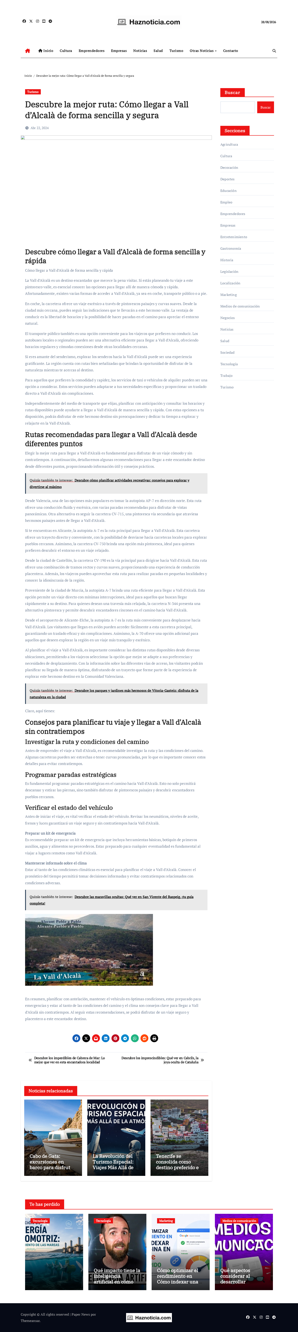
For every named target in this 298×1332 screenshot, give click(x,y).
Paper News (81, 1314)
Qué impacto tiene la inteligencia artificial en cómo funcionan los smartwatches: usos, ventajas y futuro (117, 1284)
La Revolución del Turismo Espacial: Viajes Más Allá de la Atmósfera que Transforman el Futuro (116, 1170)
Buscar (232, 92)
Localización (230, 283)
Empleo (226, 202)
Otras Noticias (202, 50)
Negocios (227, 317)
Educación (228, 190)
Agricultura (229, 144)
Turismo (176, 50)
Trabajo (226, 375)
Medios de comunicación (240, 306)
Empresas (119, 50)
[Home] (27, 51)
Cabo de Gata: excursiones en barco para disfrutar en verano (52, 1164)
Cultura (66, 50)
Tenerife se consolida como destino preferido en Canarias (179, 1164)
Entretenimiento (233, 236)
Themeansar (30, 1320)
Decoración (229, 167)
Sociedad (227, 352)
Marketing (228, 294)
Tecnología (229, 364)
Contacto (230, 50)
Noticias (140, 50)
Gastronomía (230, 248)
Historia (226, 260)
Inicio (48, 50)
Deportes (227, 179)
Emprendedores (92, 50)
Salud (158, 50)
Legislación (229, 271)
